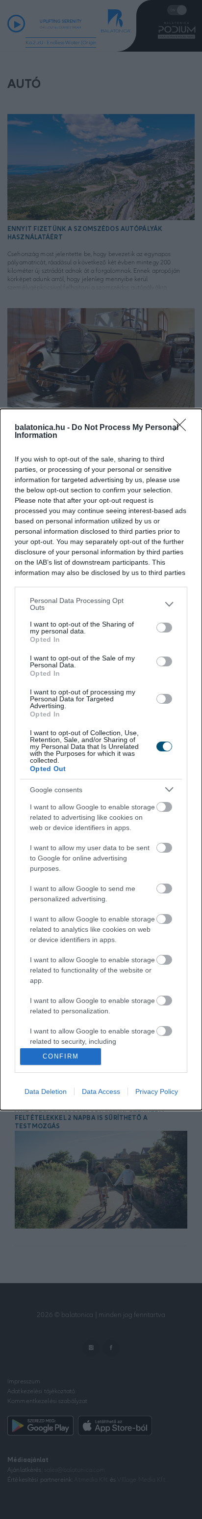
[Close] (183, 428)
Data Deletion (46, 1091)
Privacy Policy (156, 1091)
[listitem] (101, 604)
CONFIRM (61, 1056)
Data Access (101, 1091)
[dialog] (101, 759)
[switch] (164, 627)
